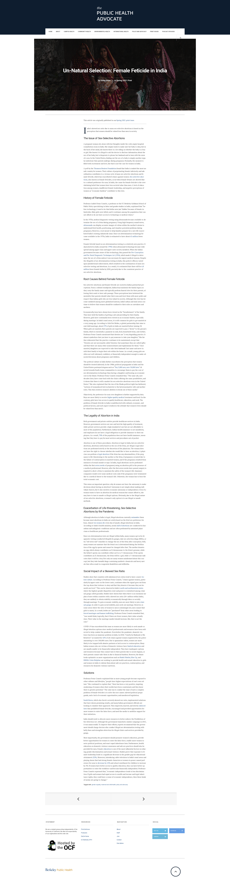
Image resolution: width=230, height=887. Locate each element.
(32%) (95, 757)
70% (100, 435)
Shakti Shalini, (125, 657)
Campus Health (69, 31)
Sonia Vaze (106, 80)
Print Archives (85, 829)
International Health (121, 31)
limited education (134, 646)
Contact (119, 840)
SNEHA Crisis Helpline (92, 660)
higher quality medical (116, 397)
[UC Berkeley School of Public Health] (58, 870)
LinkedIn (156, 836)
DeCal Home (85, 836)
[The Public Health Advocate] (115, 14)
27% (105, 326)
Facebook (173, 830)
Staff (118, 833)
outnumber (135, 517)
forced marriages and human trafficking (99, 613)
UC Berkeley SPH (86, 840)
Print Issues (154, 31)
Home (50, 31)
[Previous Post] (78, 799)
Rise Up (134, 657)
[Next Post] (143, 799)
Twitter (156, 830)
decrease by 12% (104, 763)
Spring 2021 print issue (125, 120)
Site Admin (120, 843)
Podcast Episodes (168, 31)
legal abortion (103, 454)
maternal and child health (108, 784)
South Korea (88, 700)
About (58, 31)
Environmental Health (102, 31)
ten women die (99, 523)
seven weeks (100, 465)
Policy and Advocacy (139, 31)
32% (104, 638)
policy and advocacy (122, 784)
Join (118, 836)
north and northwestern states (131, 588)
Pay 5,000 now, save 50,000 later (127, 367)
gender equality (96, 784)
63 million (134, 236)
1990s (110, 247)
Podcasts (84, 833)
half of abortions (122, 526)
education (107, 749)
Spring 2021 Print (124, 80)
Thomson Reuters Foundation (105, 168)
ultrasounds (88, 225)
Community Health (84, 31)
